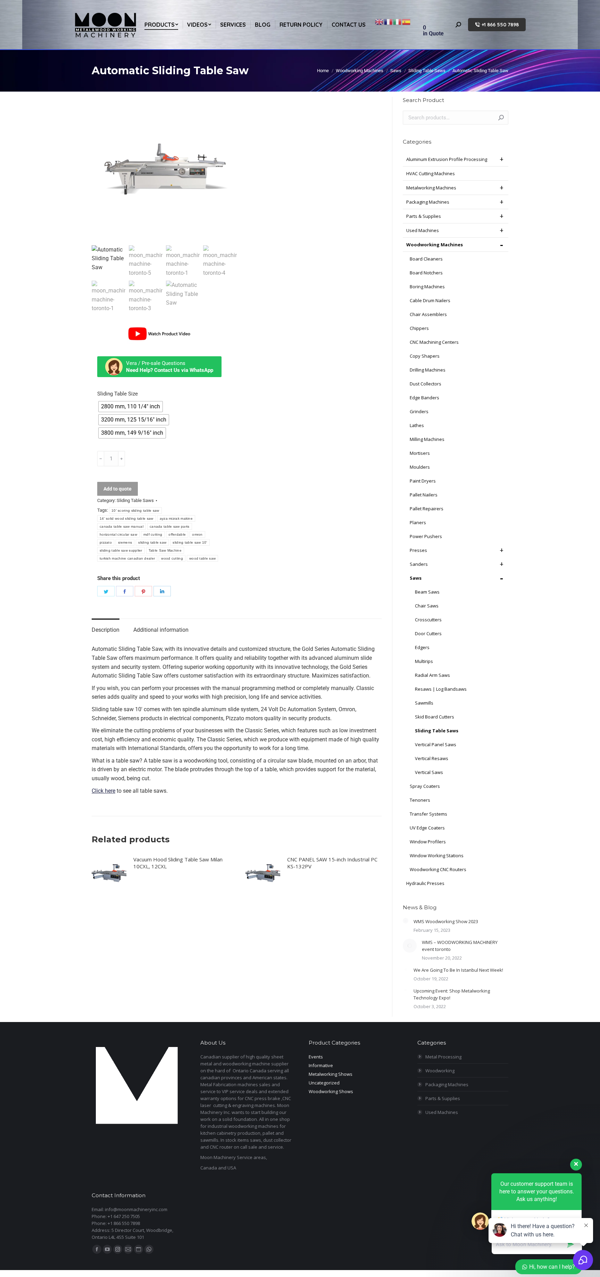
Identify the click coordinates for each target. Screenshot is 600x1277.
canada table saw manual (121, 526)
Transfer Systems (428, 814)
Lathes (417, 425)
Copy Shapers (425, 356)
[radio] (130, 406)
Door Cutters (428, 633)
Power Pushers (426, 536)
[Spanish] (406, 21)
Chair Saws (427, 606)
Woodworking (440, 1070)
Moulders (420, 467)
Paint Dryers (423, 481)
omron (197, 534)
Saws (416, 578)
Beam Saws (427, 592)
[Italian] (397, 21)
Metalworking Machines (431, 188)
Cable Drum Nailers (430, 300)
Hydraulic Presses (425, 883)
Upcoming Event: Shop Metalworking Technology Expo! (452, 994)
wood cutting (172, 558)
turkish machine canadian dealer (127, 558)
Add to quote (117, 489)
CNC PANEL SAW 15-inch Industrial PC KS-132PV (332, 863)
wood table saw (202, 558)
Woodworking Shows (331, 1091)
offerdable (177, 534)
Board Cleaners (426, 259)
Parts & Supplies (423, 216)
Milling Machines (427, 439)
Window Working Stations (437, 855)
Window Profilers (428, 841)
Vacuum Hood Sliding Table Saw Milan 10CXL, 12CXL (178, 863)
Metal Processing (443, 1057)
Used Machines (422, 230)
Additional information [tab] (161, 630)
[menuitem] (161, 25)
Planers (418, 522)
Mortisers (420, 453)
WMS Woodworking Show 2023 (446, 921)
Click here (103, 791)
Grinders (419, 411)
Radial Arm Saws (432, 675)
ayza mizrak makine (176, 518)
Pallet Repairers (426, 508)
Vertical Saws (429, 772)
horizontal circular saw (118, 534)
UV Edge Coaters (427, 828)
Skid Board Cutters (434, 717)
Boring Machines (427, 286)
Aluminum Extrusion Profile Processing (446, 159)
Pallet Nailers (424, 495)
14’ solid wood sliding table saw (126, 518)
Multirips (424, 661)
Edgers (422, 647)
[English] (379, 21)
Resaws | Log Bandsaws (441, 689)
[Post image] (405, 920)
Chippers (419, 328)
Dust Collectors (425, 384)
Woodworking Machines (434, 244)
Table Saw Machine (165, 550)
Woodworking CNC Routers (438, 869)
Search (501, 118)
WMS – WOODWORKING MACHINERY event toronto (460, 945)
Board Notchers (426, 273)
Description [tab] (105, 630)
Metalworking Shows (330, 1074)
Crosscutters (428, 619)
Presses (418, 550)
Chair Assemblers (428, 314)
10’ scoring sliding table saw (135, 510)
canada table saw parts (170, 526)
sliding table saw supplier (121, 550)
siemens (125, 542)
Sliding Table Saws (135, 500)
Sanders (419, 564)
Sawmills (424, 703)
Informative (321, 1065)
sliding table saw (152, 542)
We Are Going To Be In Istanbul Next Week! (458, 970)
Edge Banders (424, 397)
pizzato (106, 542)
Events (316, 1057)
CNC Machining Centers (434, 342)
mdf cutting (152, 534)
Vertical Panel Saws (435, 744)
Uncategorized (324, 1083)
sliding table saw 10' (190, 542)
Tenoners (420, 800)
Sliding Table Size (117, 394)
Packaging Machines (427, 202)
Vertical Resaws (431, 758)
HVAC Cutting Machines (430, 173)
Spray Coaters (425, 786)
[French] (388, 21)
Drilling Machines (427, 370)
